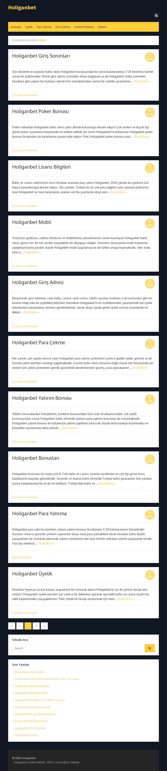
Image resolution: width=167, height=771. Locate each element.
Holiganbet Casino (26, 735)
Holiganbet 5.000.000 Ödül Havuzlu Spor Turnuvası (47, 679)
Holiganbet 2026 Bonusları (31, 693)
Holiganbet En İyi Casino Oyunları (35, 714)
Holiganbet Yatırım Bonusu (41, 398)
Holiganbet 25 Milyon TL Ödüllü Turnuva (40, 700)
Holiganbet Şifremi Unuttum (32, 686)
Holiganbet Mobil (31, 222)
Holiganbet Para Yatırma (39, 513)
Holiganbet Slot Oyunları (30, 728)
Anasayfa (15, 26)
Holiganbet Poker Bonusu (40, 111)
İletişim (102, 26)
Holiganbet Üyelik (32, 573)
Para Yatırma (44, 26)
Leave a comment (26, 95)
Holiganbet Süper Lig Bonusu (33, 707)
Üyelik (29, 26)
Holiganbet (22, 7)
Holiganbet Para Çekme (38, 342)
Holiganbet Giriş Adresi (38, 282)
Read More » (142, 81)
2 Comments (23, 557)
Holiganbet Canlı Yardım (29, 672)
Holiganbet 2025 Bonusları (31, 721)
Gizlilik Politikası (84, 26)
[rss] (156, 15)
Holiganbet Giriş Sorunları (41, 55)
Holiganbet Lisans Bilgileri (41, 166)
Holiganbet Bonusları (35, 458)
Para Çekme (63, 26)
